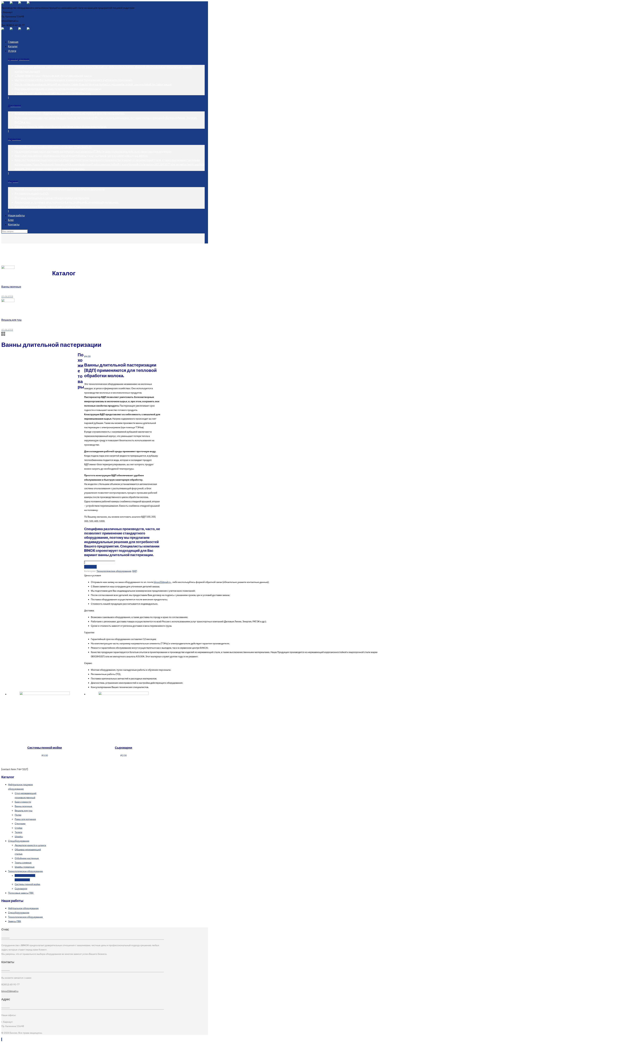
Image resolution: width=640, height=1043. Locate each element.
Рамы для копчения (25, 819)
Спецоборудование (18, 840)
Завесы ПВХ (14, 921)
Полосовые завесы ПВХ (21, 892)
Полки (18, 814)
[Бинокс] (18, 3)
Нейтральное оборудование (23, 908)
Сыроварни (123, 747)
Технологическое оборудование (25, 252)
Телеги (18, 832)
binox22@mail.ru (162, 582)
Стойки (18, 827)
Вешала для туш (23, 810)
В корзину (90, 566)
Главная (12, 247)
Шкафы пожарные (24, 866)
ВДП (10, 256)
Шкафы (19, 836)
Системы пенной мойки (44, 747)
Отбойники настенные (27, 858)
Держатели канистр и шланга (30, 845)
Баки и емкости (23, 801)
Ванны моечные (23, 806)
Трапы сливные (23, 862)
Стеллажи (20, 823)
